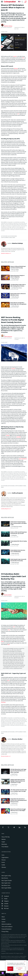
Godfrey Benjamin (15, 278)
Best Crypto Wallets (6, 888)
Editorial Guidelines (6, 924)
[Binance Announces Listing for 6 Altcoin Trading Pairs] (5, 278)
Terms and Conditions (7, 926)
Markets (4, 839)
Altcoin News (4, 236)
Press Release (5, 846)
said (8, 644)
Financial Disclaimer (6, 929)
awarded (19, 437)
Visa (9, 629)
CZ (18, 113)
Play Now (20, 973)
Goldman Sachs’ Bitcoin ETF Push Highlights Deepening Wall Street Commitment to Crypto (17, 781)
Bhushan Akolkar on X (5, 756)
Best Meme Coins (6, 885)
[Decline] (24, 961)
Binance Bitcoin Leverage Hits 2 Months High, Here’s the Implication (18, 303)
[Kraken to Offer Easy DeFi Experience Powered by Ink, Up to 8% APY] (5, 534)
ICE (14, 626)
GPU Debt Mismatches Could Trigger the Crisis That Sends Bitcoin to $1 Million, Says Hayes (18, 771)
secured (13, 368)
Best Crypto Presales (7, 880)
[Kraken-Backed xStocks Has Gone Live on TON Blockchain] (5, 552)
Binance (16, 68)
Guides (3, 864)
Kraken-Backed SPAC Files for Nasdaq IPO (18, 542)
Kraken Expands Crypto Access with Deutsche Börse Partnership (18, 560)
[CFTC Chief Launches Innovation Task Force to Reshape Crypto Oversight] (5, 792)
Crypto (3, 841)
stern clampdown (23, 458)
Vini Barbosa (14, 535)
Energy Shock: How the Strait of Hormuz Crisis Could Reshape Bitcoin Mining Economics (18, 800)
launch (14, 56)
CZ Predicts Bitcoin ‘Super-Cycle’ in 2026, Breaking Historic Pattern (18, 285)
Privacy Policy (5, 931)
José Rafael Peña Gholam (17, 287)
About (3, 916)
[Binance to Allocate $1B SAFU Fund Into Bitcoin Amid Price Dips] (5, 269)
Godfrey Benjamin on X (6, 508)
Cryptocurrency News (6, 237)
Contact (3, 919)
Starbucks (3, 702)
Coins (3, 855)
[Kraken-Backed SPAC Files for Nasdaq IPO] (5, 543)
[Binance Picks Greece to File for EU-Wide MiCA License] (5, 296)
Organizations (5, 857)
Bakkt (2, 641)
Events (3, 862)
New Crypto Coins (6, 883)
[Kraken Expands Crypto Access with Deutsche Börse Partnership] (5, 561)
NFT (23, 58)
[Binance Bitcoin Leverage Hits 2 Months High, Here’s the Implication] (5, 305)
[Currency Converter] (25, 2)
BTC (8, 680)
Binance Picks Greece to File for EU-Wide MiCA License (18, 294)
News (13, 237)
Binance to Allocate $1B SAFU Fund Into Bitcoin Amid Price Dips (18, 267)
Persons (4, 860)
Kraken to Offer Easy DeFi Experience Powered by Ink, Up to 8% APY (18, 532)
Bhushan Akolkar (15, 269)
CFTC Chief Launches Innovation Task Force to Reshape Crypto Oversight (18, 790)
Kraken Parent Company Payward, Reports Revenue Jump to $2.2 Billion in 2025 (18, 523)
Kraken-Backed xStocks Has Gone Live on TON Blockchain (17, 551)
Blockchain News (12, 236)
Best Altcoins (5, 878)
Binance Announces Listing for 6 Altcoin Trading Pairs (17, 276)
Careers (3, 921)
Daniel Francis (14, 774)
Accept (10, 968)
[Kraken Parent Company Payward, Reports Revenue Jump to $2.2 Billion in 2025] (5, 524)
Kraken (7, 435)
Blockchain (4, 844)
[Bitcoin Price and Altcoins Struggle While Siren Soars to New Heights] (5, 811)
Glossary (4, 867)
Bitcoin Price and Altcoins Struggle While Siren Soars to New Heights (18, 809)
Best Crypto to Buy (6, 875)
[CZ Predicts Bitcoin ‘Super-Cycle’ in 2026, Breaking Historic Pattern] (5, 287)
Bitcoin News (11, 485)
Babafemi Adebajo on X (6, 253)
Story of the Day (6, 837)
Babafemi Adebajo (8, 26)
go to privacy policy (19, 969)
